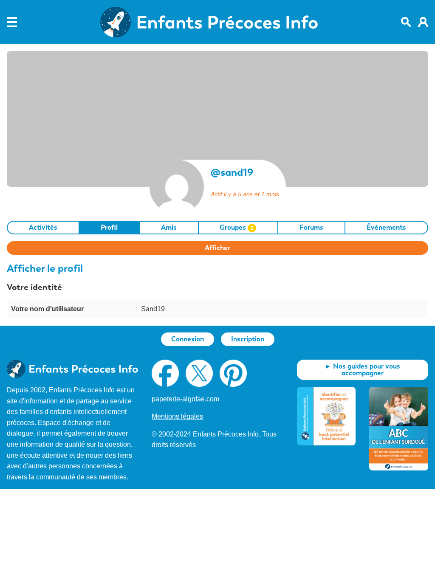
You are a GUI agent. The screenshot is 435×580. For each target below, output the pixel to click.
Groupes (237, 227)
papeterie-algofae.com (185, 399)
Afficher (217, 247)
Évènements (386, 227)
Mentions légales (177, 416)
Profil (109, 227)
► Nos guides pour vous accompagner (362, 369)
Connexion (187, 339)
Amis (169, 227)
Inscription (247, 339)
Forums (311, 227)
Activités (43, 227)
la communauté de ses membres (78, 477)
